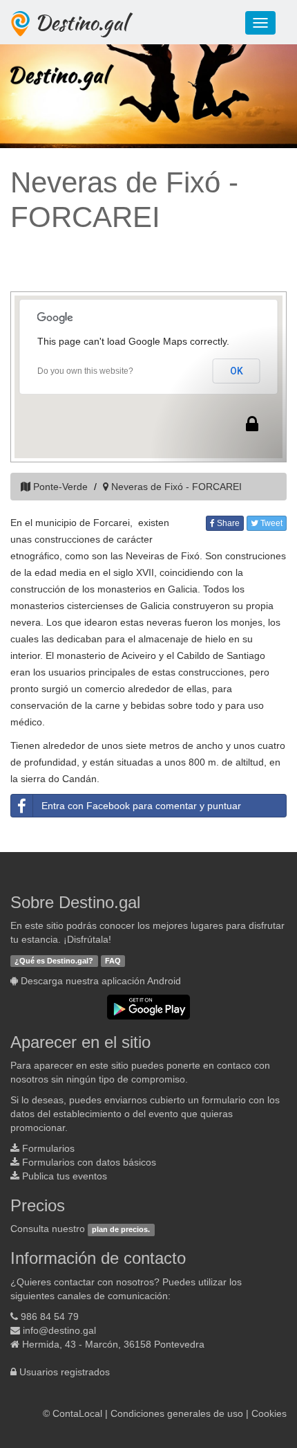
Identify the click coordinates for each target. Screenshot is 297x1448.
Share (227, 523)
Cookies (269, 1413)
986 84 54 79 (50, 1316)
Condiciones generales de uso (177, 1413)
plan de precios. (121, 1229)
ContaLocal (77, 1413)
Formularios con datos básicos (89, 1162)
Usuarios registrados (64, 1371)
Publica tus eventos (64, 1176)
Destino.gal (81, 22)
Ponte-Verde (60, 486)
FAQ (113, 961)
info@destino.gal (59, 1330)
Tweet (270, 523)
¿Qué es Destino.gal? (54, 961)
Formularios (48, 1148)
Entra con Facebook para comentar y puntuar (141, 805)
